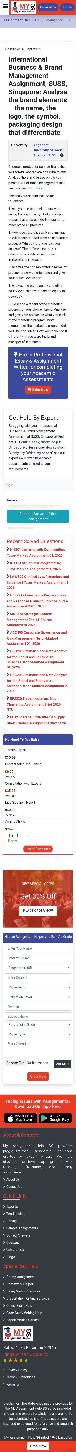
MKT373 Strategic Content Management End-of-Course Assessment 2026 (29, 619)
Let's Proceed (38, 849)
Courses (12, 1243)
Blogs (10, 1257)
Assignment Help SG (19, 20)
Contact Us (14, 1187)
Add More (62, 1064)
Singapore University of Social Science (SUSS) (48, 150)
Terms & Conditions (20, 1377)
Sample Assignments (22, 1228)
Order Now (48, 7)
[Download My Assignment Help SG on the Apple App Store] (20, 1118)
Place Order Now (38, 910)
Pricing (11, 1221)
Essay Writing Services (23, 1291)
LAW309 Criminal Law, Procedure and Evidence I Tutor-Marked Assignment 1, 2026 (38, 582)
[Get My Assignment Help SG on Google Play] (55, 1118)
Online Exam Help (19, 1306)
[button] (5, 7)
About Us (13, 1179)
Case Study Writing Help (24, 1313)
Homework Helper (19, 1284)
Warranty (12, 1384)
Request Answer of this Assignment (38, 516)
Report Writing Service (22, 1320)
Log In (67, 7)
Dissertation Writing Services (28, 1298)
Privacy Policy (16, 1370)
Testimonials (15, 1214)
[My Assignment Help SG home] (23, 7)
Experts (12, 1207)
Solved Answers (18, 1235)
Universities (15, 1250)
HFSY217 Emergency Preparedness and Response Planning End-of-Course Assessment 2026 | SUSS (37, 600)
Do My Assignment (20, 1277)
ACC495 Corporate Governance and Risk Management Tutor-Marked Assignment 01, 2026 (37, 638)
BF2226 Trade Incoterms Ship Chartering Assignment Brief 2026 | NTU (34, 704)
